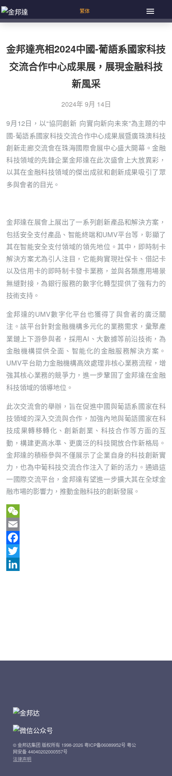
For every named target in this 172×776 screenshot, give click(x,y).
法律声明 (22, 759)
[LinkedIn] (86, 564)
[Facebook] (86, 537)
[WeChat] (86, 511)
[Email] (86, 524)
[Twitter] (86, 551)
